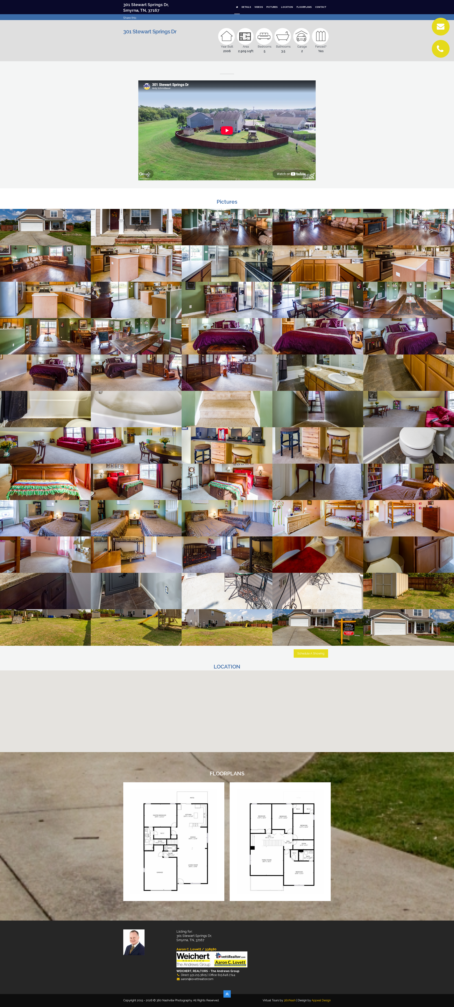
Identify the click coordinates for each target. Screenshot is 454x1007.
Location (287, 7)
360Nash (290, 1000)
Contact (320, 7)
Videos (258, 7)
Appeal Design (321, 1000)
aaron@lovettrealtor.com (197, 979)
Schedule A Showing (310, 653)
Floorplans (304, 7)
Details (246, 7)
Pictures (272, 7)
